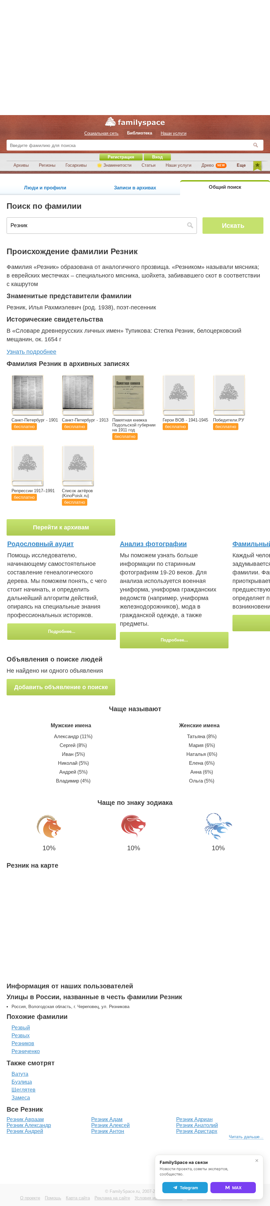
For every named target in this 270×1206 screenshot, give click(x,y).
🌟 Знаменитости (114, 165)
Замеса (21, 1097)
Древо (213, 165)
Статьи (148, 165)
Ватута (20, 1074)
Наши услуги (178, 165)
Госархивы (76, 165)
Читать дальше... (246, 1136)
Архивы (21, 165)
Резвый (21, 1027)
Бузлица (22, 1082)
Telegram (189, 1187)
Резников (23, 1043)
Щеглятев (24, 1090)
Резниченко (26, 1051)
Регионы (47, 165)
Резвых (21, 1035)
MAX (237, 1187)
